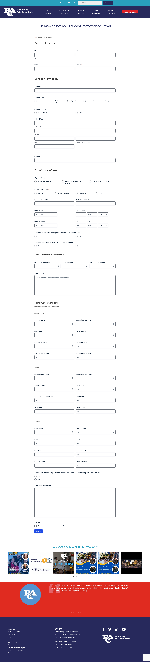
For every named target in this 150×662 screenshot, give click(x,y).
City (35, 142)
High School (74, 101)
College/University (109, 101)
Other (101, 193)
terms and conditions (60, 526)
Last (56, 58)
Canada (81, 112)
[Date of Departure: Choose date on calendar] (55, 225)
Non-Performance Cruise (101, 181)
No (80, 236)
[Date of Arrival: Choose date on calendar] (55, 214)
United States (42, 112)
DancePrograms (110, 12)
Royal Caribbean (63, 193)
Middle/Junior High (58, 102)
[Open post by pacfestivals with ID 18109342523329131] (18, 563)
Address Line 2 (38, 134)
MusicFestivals (47, 12)
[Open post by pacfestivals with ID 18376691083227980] (41, 563)
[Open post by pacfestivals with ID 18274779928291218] (63, 563)
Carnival (40, 193)
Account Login (130, 12)
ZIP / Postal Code (39, 150)
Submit (38, 531)
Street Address (39, 126)
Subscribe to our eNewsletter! (57, 3)
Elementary (42, 101)
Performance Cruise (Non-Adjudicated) (74, 182)
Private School (91, 101)
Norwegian (82, 193)
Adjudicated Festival (45, 181)
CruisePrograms (95, 12)
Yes (39, 236)
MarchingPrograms (80, 12)
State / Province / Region (83, 142)
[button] (9, 562)
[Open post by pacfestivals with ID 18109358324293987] (86, 563)
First (35, 58)
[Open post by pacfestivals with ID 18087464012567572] (108, 563)
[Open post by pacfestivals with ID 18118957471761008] (131, 563)
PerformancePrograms (63, 12)
